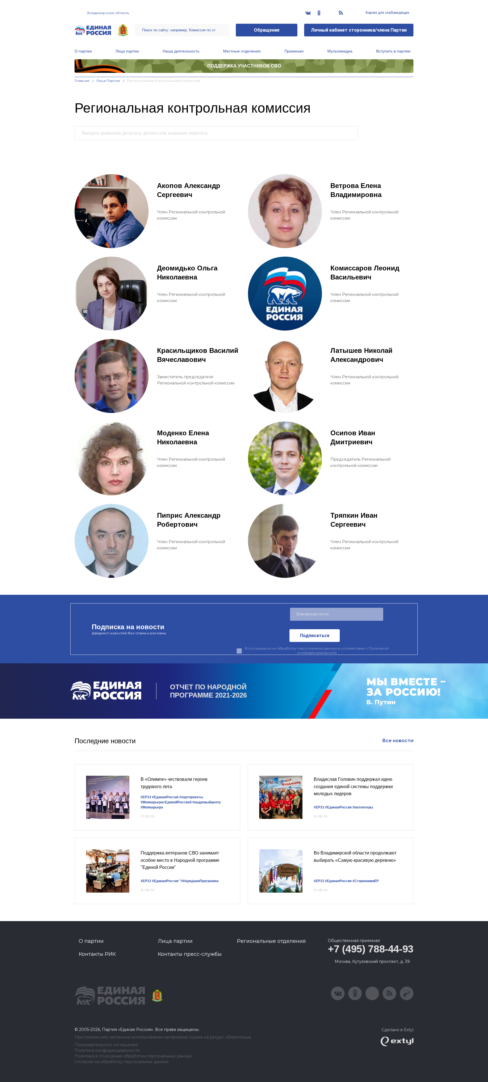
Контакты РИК (97, 954)
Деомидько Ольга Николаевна (187, 272)
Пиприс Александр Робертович (189, 520)
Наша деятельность (181, 51)
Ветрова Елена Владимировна (356, 190)
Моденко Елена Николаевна (183, 437)
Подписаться (314, 635)
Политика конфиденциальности (107, 1050)
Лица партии (127, 51)
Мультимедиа (339, 51)
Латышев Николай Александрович (361, 355)
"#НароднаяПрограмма (199, 881)
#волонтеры (362, 807)
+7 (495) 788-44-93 (370, 949)
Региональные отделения (271, 941)
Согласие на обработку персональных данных (122, 1061)
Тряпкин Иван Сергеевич (354, 520)
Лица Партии (108, 80)
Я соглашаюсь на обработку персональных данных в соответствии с (317, 650)
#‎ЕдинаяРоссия (165, 881)
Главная (82, 80)
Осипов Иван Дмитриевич (352, 437)
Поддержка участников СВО (244, 66)
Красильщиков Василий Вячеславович (197, 355)
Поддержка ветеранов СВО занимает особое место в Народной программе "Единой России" (180, 860)
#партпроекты (191, 797)
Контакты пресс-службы (190, 954)
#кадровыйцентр (206, 802)
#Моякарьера (152, 807)
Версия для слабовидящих (387, 13)
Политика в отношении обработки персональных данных (133, 1056)
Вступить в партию (393, 51)
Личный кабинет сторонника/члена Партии (359, 30)
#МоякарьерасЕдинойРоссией (166, 802)
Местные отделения (242, 51)
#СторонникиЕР (365, 881)
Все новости (397, 740)
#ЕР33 (146, 797)
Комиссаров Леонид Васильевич (364, 272)
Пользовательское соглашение (106, 1044)
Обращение (267, 30)
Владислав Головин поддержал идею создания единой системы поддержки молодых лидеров (353, 786)
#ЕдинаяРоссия (165, 797)
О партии (83, 51)
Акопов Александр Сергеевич (188, 190)
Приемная (294, 51)
